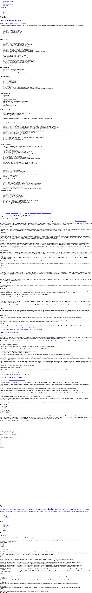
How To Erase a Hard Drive (9, 332)
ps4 (22, 511)
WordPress (27, 537)
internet (67, 509)
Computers (8, 213)
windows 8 (48, 213)
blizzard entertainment (20, 509)
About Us (5, 515)
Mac (78, 509)
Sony (35, 511)
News (5, 511)
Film (41, 509)
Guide (26, 213)
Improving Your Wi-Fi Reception (11, 377)
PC (35, 329)
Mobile (87, 509)
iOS (70, 509)
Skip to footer (5, 5)
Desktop (26, 329)
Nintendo (10, 511)
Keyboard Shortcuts (32, 213)
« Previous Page (6, 423)
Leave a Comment (22, 23)
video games (64, 511)
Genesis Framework (20, 537)
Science (26, 511)
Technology (39, 329)
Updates (55, 511)
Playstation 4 (19, 511)
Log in (32, 537)
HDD (25, 374)
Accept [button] (9, 542)
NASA (1, 511)
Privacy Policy (6, 525)
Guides (12, 213)
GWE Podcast (6, 516)
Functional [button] (2, 573)
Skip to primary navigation (8, 1)
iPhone (75, 509)
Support (4, 518)
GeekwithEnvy (3, 7)
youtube (2, 513)
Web (69, 511)
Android (2, 509)
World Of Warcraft (83, 511)
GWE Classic (5, 517)
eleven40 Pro (11, 537)
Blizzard (14, 509)
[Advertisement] (10, 451)
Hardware (59, 509)
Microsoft (39, 213)
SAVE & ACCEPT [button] (4, 592)
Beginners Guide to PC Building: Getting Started (17, 216)
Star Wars (41, 511)
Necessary (4, 556)
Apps (11, 509)
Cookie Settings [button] (3, 542)
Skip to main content (7, 2)
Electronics (32, 509)
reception (23, 420)
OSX (14, 511)
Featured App (37, 509)
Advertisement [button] (3, 584)
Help (33, 329)
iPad (72, 509)
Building (17, 329)
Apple (7, 509)
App (4, 509)
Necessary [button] (2, 555)
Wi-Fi (27, 420)
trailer (52, 511)
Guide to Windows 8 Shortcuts (10, 20)
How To (7, 329)
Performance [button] (2, 577)
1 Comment (19, 218)
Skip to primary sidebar (8, 4)
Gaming (50, 509)
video (58, 511)
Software (31, 511)
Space (38, 511)
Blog (4, 524)
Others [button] (1, 588)
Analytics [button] (2, 581)
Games (45, 509)
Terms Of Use (6, 526)
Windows (16, 213)
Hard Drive (21, 374)
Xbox (87, 511)
